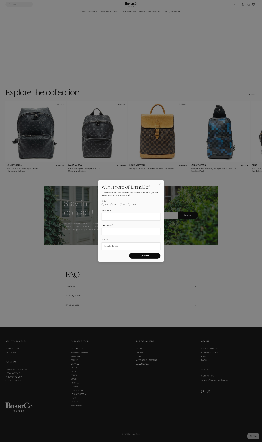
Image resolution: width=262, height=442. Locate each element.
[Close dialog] (160, 184)
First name (107, 210)
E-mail (105, 239)
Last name (107, 225)
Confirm (145, 255)
